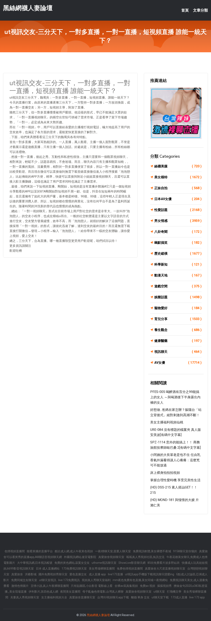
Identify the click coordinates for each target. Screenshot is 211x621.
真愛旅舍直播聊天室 (82, 597)
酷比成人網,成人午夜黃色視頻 (74, 551)
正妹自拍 (178, 188)
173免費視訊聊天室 (74, 568)
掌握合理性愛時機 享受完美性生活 (175, 480)
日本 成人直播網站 (48, 568)
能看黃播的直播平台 (40, 551)
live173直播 (115, 574)
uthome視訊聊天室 (104, 562)
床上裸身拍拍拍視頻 (165, 473)
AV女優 (178, 363)
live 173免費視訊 (69, 580)
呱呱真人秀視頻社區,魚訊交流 (145, 557)
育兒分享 (178, 319)
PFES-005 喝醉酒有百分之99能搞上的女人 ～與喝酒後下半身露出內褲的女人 (175, 397)
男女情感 (178, 221)
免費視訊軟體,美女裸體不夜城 (152, 551)
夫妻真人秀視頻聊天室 (24, 597)
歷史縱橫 (178, 253)
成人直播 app (97, 574)
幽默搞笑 (178, 243)
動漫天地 (178, 275)
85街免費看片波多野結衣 (164, 562)
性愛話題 (178, 210)
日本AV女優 (178, 199)
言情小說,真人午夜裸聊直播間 (50, 585)
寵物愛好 (178, 308)
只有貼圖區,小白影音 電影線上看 (92, 585)
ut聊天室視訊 (47, 580)
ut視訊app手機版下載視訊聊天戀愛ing (149, 574)
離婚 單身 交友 (140, 597)
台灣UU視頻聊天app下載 (113, 597)
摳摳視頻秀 (164, 585)
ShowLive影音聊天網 (131, 562)
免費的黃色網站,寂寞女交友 (72, 562)
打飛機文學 (174, 591)
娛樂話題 (178, 297)
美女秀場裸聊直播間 (102, 568)
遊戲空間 (178, 286)
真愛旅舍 (17, 574)
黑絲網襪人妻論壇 (28, 8)
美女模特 (178, 177)
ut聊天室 (159, 591)
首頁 (185, 10)
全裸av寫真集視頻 (126, 585)
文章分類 (200, 10)
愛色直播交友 (78, 574)
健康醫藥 (178, 341)
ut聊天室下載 (160, 597)
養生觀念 (178, 330)
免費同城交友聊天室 (24, 580)
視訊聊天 (178, 352)
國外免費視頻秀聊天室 (53, 574)
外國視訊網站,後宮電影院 (80, 557)
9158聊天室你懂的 (185, 551)
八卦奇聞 (178, 232)
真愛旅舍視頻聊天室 (111, 557)
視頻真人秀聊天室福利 (96, 580)
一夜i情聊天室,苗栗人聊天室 (113, 551)
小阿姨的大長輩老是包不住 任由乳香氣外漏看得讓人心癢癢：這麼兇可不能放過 (175, 460)
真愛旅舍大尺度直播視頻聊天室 (165, 568)
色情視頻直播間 (15, 551)
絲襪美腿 (178, 166)
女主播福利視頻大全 (54, 597)
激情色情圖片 (20, 585)
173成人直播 (179, 597)
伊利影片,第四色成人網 (43, 591)
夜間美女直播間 (70, 591)
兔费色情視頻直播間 (130, 568)
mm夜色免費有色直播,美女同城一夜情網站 (140, 580)
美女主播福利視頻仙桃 (166, 422)
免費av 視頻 (147, 585)
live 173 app (197, 597)
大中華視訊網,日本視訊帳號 (34, 562)
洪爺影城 (30, 574)
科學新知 (178, 264)
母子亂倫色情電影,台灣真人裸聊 (102, 591)
